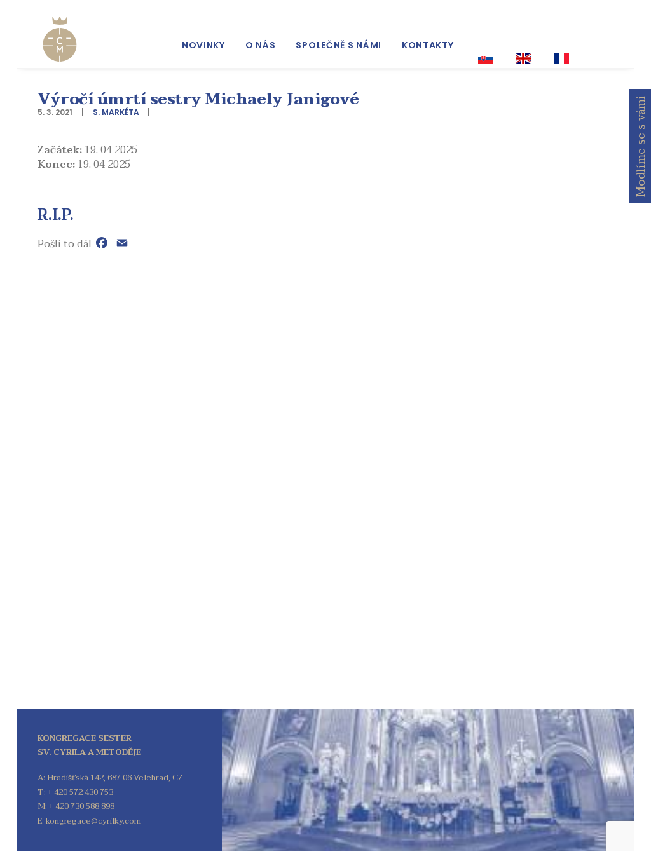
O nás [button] (260, 45)
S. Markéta (116, 112)
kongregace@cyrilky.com (93, 821)
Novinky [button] (203, 45)
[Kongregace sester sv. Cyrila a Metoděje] (60, 39)
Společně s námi (338, 45)
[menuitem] (203, 45)
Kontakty (428, 45)
